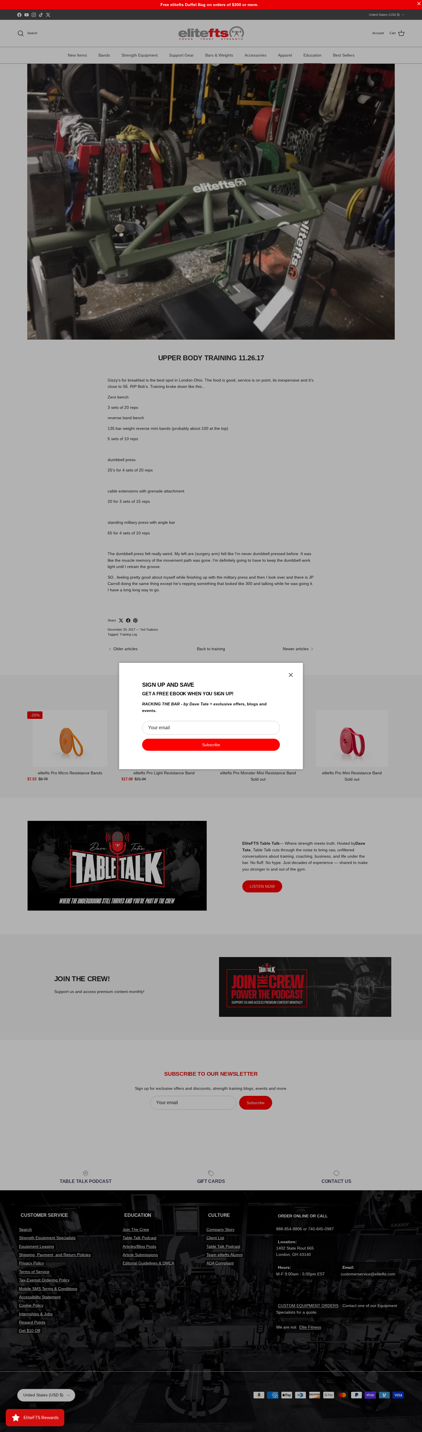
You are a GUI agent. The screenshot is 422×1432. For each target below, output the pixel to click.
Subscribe (211, 744)
